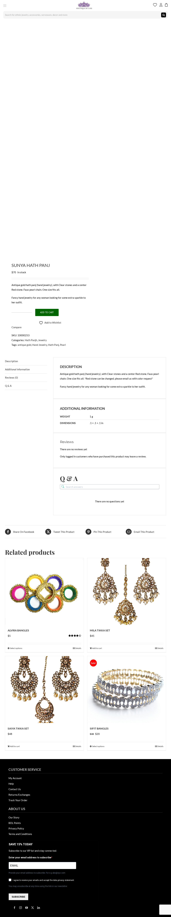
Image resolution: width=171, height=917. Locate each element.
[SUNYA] (43, 138)
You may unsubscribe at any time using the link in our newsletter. (38, 886)
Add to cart (47, 312)
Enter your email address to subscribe (30, 857)
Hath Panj (53, 344)
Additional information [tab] (17, 369)
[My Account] (160, 5)
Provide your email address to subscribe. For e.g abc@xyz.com (37, 873)
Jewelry (42, 340)
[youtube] (26, 907)
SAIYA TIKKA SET (18, 728)
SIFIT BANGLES (99, 728)
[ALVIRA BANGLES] (44, 591)
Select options (16, 648)
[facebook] (14, 907)
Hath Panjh (31, 340)
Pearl (63, 344)
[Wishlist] (155, 5)
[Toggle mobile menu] (5, 5)
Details (78, 648)
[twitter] (32, 907)
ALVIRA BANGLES (18, 630)
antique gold (24, 344)
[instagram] (20, 907)
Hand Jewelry (39, 344)
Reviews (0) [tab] (11, 377)
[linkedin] (38, 907)
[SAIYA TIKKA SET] (44, 689)
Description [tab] (11, 361)
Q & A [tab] (8, 385)
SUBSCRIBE (18, 896)
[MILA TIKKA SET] (126, 591)
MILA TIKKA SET (100, 630)
